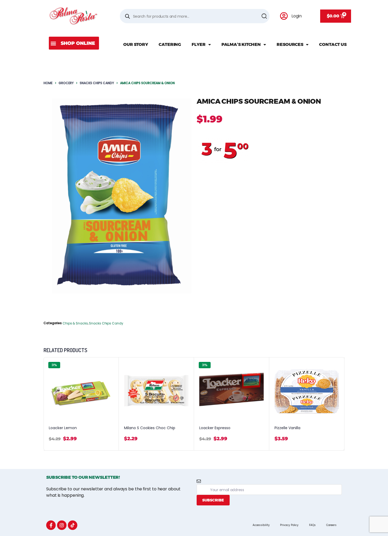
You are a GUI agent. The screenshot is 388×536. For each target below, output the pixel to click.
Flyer (199, 44)
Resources (290, 44)
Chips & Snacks (75, 323)
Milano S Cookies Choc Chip (149, 427)
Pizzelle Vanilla (287, 427)
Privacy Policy (289, 525)
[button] (74, 43)
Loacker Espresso (214, 427)
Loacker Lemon (63, 427)
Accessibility (261, 525)
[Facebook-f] (51, 525)
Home (48, 83)
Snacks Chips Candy (97, 83)
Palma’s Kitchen (241, 44)
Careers (331, 525)
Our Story (135, 44)
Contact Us (333, 44)
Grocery (66, 83)
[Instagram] (62, 525)
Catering (170, 44)
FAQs (312, 525)
